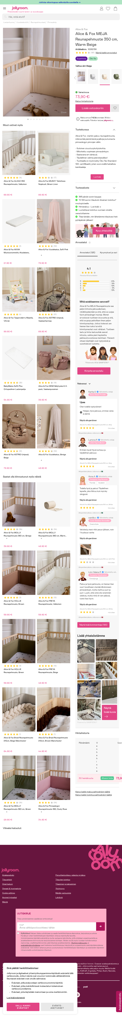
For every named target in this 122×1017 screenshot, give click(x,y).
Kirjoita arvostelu (94, 370)
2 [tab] (30, 119)
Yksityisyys (60, 888)
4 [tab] (36, 119)
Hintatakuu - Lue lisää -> (90, 206)
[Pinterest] (77, 994)
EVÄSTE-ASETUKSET (57, 1007)
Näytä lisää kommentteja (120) (93, 624)
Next (67, 72)
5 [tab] (39, 119)
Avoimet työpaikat (9, 897)
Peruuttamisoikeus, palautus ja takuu (70, 875)
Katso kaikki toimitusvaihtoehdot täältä (93, 795)
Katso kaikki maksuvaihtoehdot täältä (92, 791)
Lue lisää (97, 177)
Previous (5, 72)
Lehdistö (59, 897)
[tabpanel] (36, 72)
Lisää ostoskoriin (93, 108)
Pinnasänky (52, 22)
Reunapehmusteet (37, 22)
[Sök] (5, 16)
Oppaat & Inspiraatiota (11, 888)
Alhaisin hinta (107, 778)
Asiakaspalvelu (8, 875)
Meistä (5, 902)
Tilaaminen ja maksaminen (65, 884)
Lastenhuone (8, 22)
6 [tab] (42, 119)
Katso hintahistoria (84, 101)
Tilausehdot (7, 879)
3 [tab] (33, 119)
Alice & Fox (81, 29)
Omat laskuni (7, 884)
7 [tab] (45, 119)
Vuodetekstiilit (22, 22)
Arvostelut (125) (87, 252)
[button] (4, 8)
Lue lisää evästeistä (16, 997)
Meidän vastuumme (63, 893)
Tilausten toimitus (62, 879)
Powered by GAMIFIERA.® (87, 722)
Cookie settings (8, 893)
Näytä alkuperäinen (88, 420)
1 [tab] (27, 119)
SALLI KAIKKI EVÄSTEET (23, 1007)
